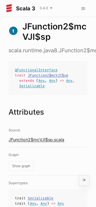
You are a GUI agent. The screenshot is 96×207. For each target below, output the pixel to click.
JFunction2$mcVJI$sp (48, 75)
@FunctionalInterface (36, 70)
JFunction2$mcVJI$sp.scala (36, 139)
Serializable (32, 86)
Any (41, 80)
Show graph (21, 166)
